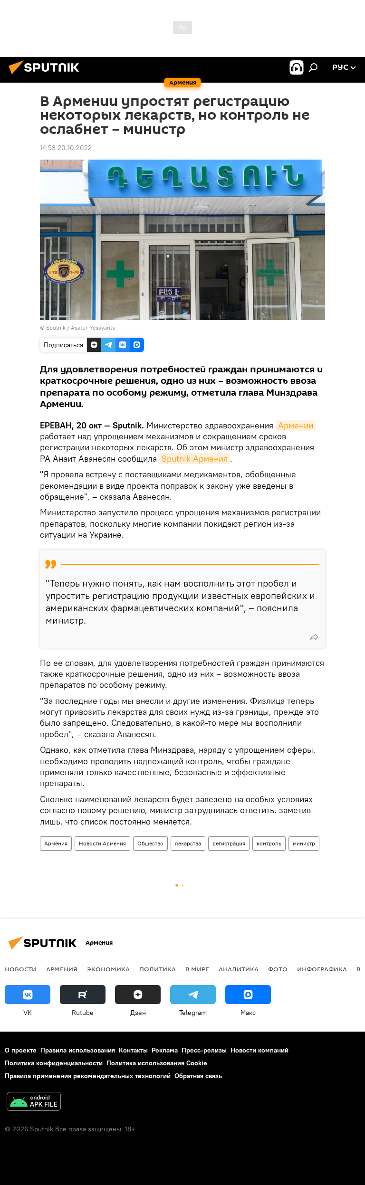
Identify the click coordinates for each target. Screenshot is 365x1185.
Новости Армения (102, 843)
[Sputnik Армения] (46, 75)
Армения (55, 843)
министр (304, 843)
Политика (157, 969)
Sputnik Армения (195, 458)
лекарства (188, 843)
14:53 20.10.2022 (66, 147)
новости (21, 969)
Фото (278, 969)
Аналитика (239, 969)
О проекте (21, 1050)
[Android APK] (33, 1102)
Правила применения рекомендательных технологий (88, 1075)
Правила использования (77, 1050)
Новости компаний (259, 1050)
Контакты (133, 1050)
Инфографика (322, 969)
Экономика (108, 969)
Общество (150, 843)
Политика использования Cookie (156, 1063)
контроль (269, 843)
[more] (314, 636)
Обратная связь (198, 1075)
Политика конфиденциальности (54, 1063)
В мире (197, 969)
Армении (295, 425)
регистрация (228, 843)
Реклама (165, 1050)
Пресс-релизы (204, 1050)
